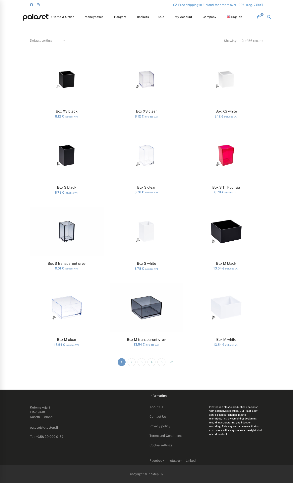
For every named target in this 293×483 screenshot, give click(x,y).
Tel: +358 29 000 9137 (47, 437)
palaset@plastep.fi (44, 427)
